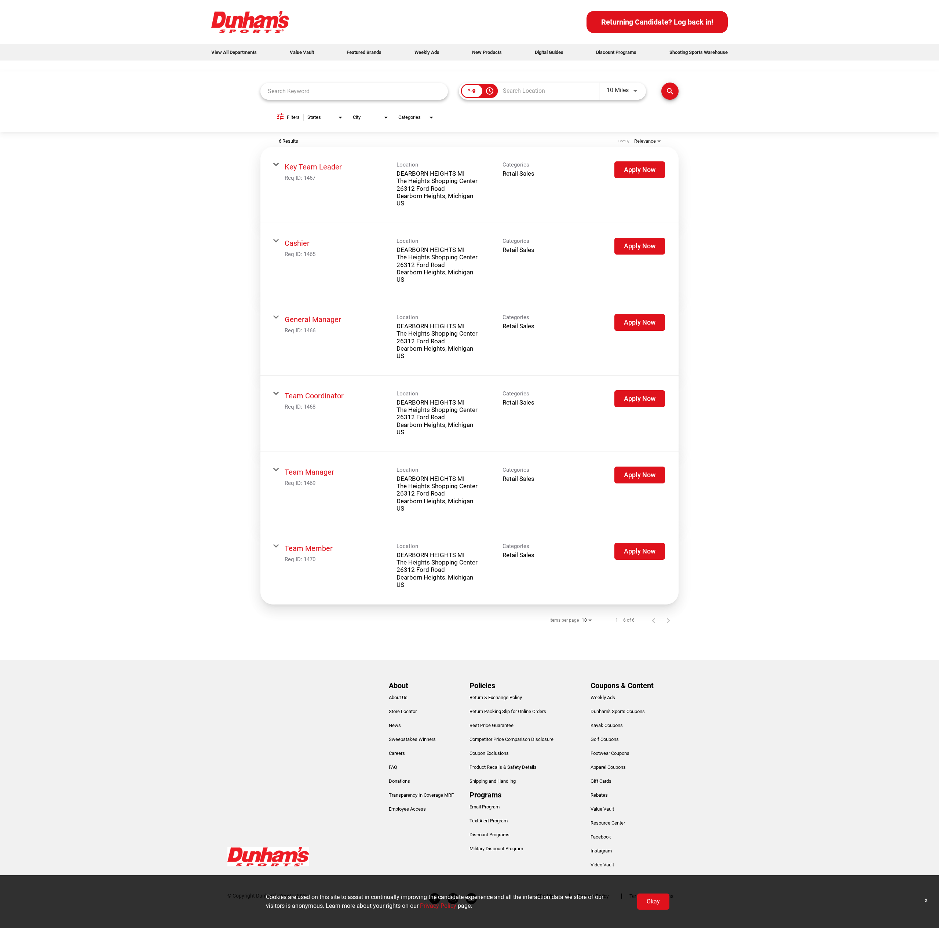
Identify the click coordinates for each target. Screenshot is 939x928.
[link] (469, 185)
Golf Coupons (605, 739)
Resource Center (608, 823)
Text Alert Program (489, 820)
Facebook (601, 836)
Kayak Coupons (607, 725)
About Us (398, 697)
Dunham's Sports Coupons (618, 711)
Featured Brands (364, 52)
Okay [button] (653, 901)
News (395, 725)
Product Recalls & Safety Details (503, 767)
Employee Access (407, 809)
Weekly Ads (426, 52)
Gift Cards (601, 781)
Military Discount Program (496, 848)
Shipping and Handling (493, 781)
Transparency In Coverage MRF (421, 795)
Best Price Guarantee (492, 725)
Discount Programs (616, 52)
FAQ (393, 767)
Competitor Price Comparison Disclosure (511, 739)
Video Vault (602, 864)
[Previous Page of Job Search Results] (653, 620)
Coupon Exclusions (489, 753)
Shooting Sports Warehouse (698, 52)
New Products (487, 52)
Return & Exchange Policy (496, 697)
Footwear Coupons (610, 753)
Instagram (601, 850)
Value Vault (302, 52)
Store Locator (403, 711)
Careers (397, 753)
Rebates (599, 795)
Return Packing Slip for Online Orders (508, 711)
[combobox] (354, 91)
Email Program (485, 806)
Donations (399, 781)
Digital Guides (549, 52)
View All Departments (234, 52)
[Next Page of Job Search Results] (668, 620)
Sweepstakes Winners (412, 739)
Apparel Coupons (608, 767)
